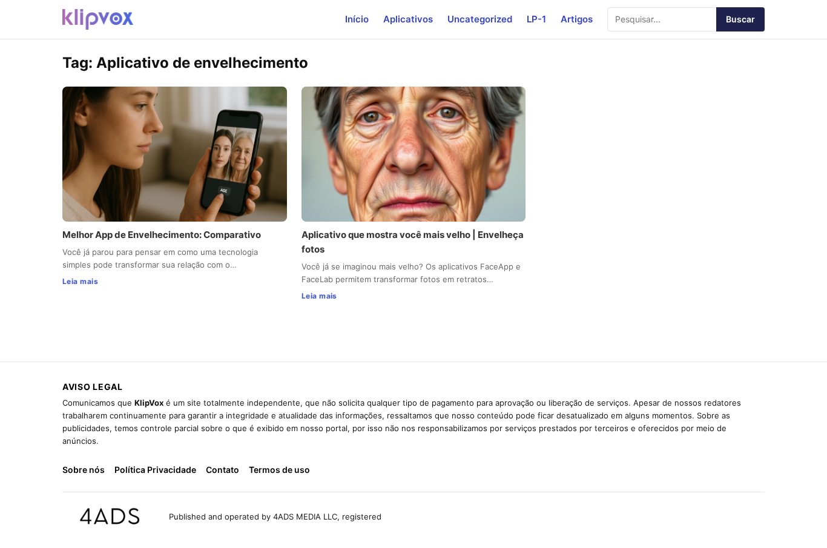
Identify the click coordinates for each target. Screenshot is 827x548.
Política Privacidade (155, 469)
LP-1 (536, 19)
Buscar (740, 19)
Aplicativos (408, 19)
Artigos (577, 19)
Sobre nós (83, 469)
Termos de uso (279, 469)
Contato (222, 469)
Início (357, 19)
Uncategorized (479, 19)
